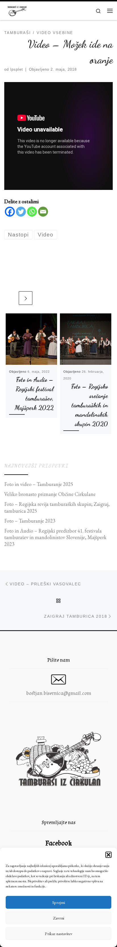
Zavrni (58, 918)
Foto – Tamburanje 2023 (29, 521)
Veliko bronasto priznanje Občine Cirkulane (50, 494)
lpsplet (16, 69)
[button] (108, 855)
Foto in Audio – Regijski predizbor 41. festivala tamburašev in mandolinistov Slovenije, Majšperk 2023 (55, 537)
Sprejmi (58, 902)
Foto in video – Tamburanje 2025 (38, 484)
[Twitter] (21, 212)
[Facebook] (10, 212)
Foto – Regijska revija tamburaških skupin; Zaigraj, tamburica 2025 (57, 507)
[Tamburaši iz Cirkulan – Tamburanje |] (17, 10)
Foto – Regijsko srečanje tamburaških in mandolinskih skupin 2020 (89, 405)
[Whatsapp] (32, 212)
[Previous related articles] (11, 298)
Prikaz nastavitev (58, 933)
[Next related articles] (25, 298)
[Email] (43, 212)
